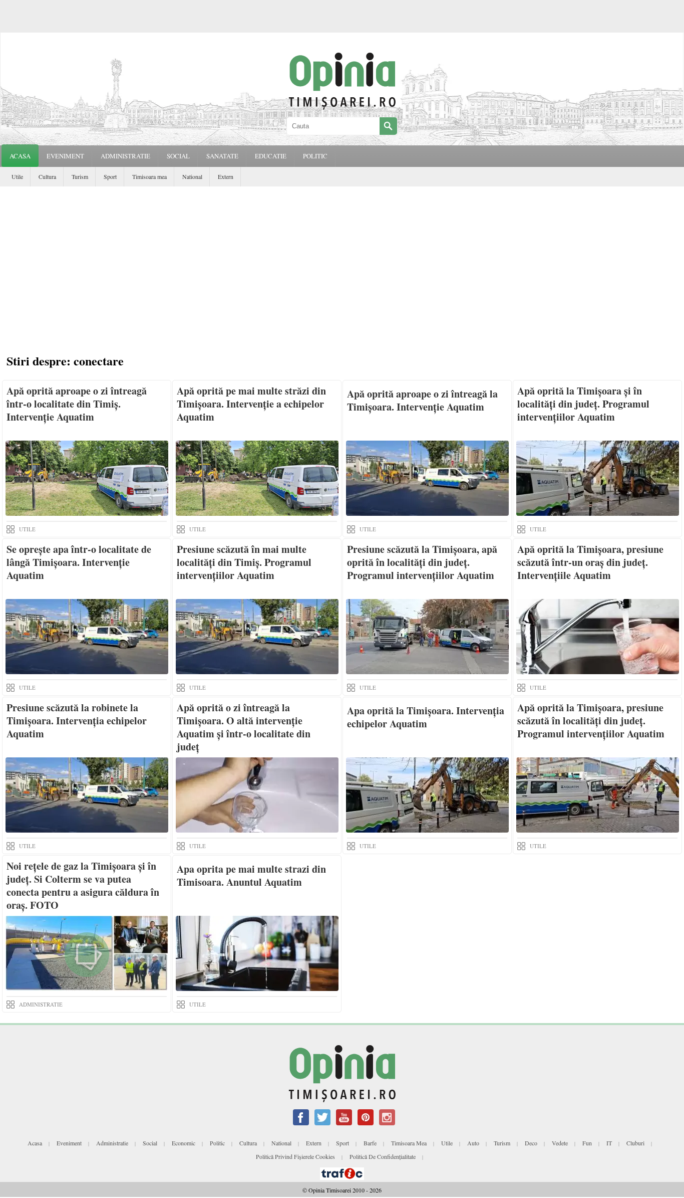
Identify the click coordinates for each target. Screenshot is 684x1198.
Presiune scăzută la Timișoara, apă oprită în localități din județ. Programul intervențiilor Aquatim (422, 562)
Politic (217, 1143)
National (192, 176)
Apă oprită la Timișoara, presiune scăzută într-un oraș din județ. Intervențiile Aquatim (590, 562)
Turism (80, 176)
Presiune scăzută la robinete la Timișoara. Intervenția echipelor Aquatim (77, 720)
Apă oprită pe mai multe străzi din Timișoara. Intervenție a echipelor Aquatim (251, 403)
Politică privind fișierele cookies (295, 1156)
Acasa (20, 155)
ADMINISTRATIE (125, 155)
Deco (531, 1143)
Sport (110, 176)
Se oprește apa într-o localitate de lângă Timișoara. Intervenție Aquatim (79, 562)
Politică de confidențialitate (383, 1156)
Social (150, 1143)
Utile (17, 176)
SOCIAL (178, 155)
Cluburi (635, 1143)
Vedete (560, 1143)
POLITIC (315, 155)
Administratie (112, 1143)
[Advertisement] (342, 261)
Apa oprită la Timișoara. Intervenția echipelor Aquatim (425, 717)
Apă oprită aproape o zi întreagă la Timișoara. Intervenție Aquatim (422, 400)
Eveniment (69, 1143)
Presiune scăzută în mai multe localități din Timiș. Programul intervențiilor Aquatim (244, 562)
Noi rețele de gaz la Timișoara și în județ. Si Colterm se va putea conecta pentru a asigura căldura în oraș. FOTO (83, 885)
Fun (587, 1143)
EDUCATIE (270, 155)
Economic (183, 1143)
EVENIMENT (65, 155)
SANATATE (222, 155)
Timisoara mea (149, 176)
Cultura (47, 176)
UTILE (27, 529)
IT (609, 1143)
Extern (225, 176)
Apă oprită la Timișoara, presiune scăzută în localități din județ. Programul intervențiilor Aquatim (590, 720)
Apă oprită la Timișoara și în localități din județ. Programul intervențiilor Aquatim (583, 403)
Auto (473, 1143)
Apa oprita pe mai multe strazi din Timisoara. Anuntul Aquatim (251, 875)
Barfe (370, 1143)
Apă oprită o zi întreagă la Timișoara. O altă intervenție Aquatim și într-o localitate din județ (243, 727)
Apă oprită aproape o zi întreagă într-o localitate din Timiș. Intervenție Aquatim (77, 403)
